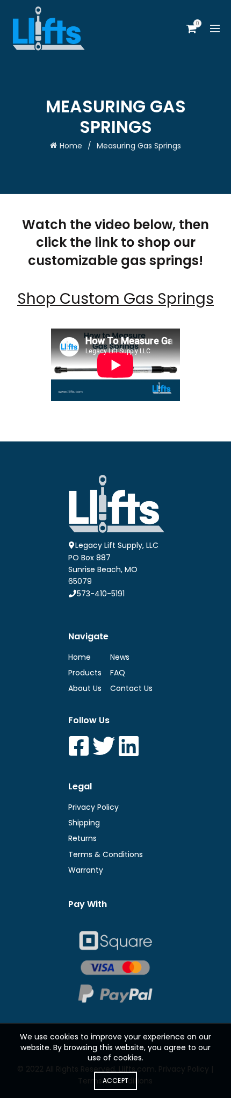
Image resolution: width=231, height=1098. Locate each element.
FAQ (117, 672)
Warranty (85, 870)
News (119, 657)
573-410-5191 (101, 593)
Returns (82, 838)
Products (85, 672)
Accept (116, 1080)
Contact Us (131, 688)
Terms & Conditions (105, 854)
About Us (85, 688)
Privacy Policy (93, 807)
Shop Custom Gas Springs (115, 298)
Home (71, 145)
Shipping (84, 822)
